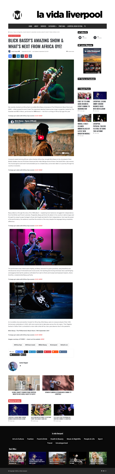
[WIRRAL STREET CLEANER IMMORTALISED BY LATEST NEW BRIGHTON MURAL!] (84, 118)
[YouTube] (104, 471)
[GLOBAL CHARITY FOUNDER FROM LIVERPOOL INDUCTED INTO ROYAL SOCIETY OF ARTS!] (24, 383)
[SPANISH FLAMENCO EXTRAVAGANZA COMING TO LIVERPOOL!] (58, 383)
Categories (51, 26)
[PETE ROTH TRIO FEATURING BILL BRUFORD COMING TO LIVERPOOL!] (64, 410)
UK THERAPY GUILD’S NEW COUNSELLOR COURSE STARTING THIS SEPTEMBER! (97, 461)
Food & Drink (42, 439)
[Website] (20, 366)
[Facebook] (10, 56)
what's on (64, 345)
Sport (100, 439)
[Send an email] (19, 51)
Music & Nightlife (18, 32)
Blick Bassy (43, 345)
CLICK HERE (38, 116)
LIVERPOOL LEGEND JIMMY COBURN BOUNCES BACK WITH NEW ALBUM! (17, 418)
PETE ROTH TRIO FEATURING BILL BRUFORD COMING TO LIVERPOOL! (62, 418)
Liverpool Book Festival (75, 26)
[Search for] (85, 26)
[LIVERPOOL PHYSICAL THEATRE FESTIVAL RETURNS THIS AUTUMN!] (100, 118)
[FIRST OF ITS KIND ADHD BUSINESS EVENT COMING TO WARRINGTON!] (84, 95)
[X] (14, 56)
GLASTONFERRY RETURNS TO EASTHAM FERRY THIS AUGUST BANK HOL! (41, 418)
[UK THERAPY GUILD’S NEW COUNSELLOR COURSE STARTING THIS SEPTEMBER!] (98, 458)
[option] (17, 458)
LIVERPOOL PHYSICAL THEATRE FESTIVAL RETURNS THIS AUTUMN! (99, 127)
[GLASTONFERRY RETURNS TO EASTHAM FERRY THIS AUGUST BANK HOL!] (41, 410)
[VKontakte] (30, 56)
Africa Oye (18, 345)
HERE (42, 339)
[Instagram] (106, 471)
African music (30, 345)
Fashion (30, 439)
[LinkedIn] (18, 56)
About (36, 26)
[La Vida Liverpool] (57, 15)
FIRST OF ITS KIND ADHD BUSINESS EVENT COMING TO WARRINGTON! (84, 105)
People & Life (89, 439)
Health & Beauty (57, 439)
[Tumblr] (22, 56)
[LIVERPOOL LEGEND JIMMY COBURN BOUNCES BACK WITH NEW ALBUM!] (18, 410)
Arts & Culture (18, 439)
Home (30, 26)
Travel (49, 443)
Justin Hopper (14, 51)
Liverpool (54, 345)
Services (43, 26)
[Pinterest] (26, 56)
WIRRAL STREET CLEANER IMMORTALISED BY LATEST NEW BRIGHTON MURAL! (84, 128)
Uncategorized (62, 443)
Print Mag (62, 26)
